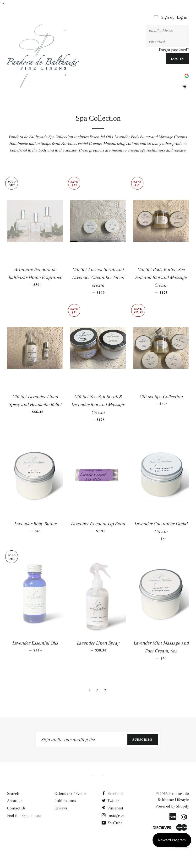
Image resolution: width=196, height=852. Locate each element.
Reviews (60, 808)
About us (14, 800)
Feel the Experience (24, 815)
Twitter (113, 800)
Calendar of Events (70, 793)
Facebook (115, 793)
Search (13, 793)
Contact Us (16, 808)
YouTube (114, 823)
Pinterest (115, 808)
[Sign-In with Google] (187, 75)
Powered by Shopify (172, 806)
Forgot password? (174, 50)
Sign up (167, 17)
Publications (65, 800)
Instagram (116, 815)
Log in (182, 17)
